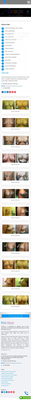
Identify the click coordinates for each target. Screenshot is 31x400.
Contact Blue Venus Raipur (8, 380)
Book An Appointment (15, 316)
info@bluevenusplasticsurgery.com (14, 86)
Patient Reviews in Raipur (7, 376)
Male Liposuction (8, 51)
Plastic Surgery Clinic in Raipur (9, 371)
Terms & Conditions (6, 383)
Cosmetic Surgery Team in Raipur (9, 375)
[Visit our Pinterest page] (11, 392)
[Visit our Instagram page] (9, 392)
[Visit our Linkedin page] (7, 392)
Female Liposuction (9, 68)
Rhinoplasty (7, 60)
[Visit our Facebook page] (2, 392)
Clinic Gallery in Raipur (7, 378)
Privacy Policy (5, 385)
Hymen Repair (8, 45)
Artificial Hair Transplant (10, 63)
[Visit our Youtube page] (14, 392)
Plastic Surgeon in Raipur (7, 373)
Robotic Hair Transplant (10, 57)
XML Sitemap (5, 382)
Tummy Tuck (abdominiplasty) (11, 54)
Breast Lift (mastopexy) (10, 66)
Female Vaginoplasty (9, 42)
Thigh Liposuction (9, 48)
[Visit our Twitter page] (4, 392)
